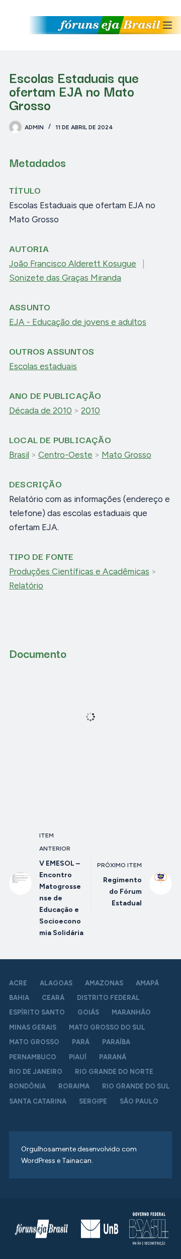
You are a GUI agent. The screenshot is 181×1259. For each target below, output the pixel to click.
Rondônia (27, 1086)
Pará (80, 1042)
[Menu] (167, 25)
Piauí (77, 1057)
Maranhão (131, 1012)
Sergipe (93, 1101)
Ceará (53, 997)
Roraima (73, 1086)
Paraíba (116, 1042)
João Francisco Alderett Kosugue (72, 264)
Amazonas (104, 983)
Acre (18, 983)
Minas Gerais (32, 1027)
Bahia (19, 997)
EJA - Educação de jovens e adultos (77, 322)
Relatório (26, 585)
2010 (90, 410)
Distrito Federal (108, 997)
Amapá (147, 983)
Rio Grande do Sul (136, 1086)
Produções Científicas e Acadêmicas (79, 571)
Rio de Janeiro (35, 1071)
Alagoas (56, 983)
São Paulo (139, 1101)
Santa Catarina (37, 1101)
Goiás (88, 1012)
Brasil (19, 455)
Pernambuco (32, 1057)
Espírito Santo (37, 1012)
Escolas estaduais (43, 366)
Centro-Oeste (65, 455)
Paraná (112, 1057)
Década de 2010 (40, 410)
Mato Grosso (126, 455)
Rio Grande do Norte (114, 1071)
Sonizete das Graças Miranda (65, 278)
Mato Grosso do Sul (107, 1027)
